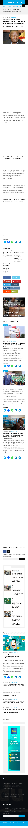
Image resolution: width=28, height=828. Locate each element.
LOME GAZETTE (14, 341)
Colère (16, 26)
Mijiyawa (21, 26)
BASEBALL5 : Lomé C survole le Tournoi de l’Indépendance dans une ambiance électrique (17, 605)
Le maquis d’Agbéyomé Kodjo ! (12, 389)
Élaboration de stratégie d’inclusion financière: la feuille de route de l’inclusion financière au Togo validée (14, 694)
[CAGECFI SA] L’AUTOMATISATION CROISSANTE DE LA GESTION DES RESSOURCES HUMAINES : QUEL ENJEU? (13, 686)
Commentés (15, 566)
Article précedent (8, 302)
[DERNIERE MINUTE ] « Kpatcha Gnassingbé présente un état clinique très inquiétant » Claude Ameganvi (13, 314)
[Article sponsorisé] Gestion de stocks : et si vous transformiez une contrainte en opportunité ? (13, 702)
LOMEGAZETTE (14, 2)
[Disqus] (14, 485)
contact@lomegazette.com (13, 796)
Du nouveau (7, 566)
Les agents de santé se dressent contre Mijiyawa (7, 252)
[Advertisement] (11, 63)
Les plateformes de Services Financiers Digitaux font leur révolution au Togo (11, 656)
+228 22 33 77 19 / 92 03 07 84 (16, 794)
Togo (4, 8)
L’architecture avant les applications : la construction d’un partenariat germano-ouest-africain (17, 592)
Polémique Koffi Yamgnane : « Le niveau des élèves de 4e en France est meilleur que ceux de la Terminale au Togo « (13, 436)
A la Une (5, 325)
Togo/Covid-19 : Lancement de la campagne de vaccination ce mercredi (6, 266)
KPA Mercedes (13, 17)
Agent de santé (9, 26)
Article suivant (7, 310)
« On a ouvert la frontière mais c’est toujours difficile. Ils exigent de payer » (14, 345)
